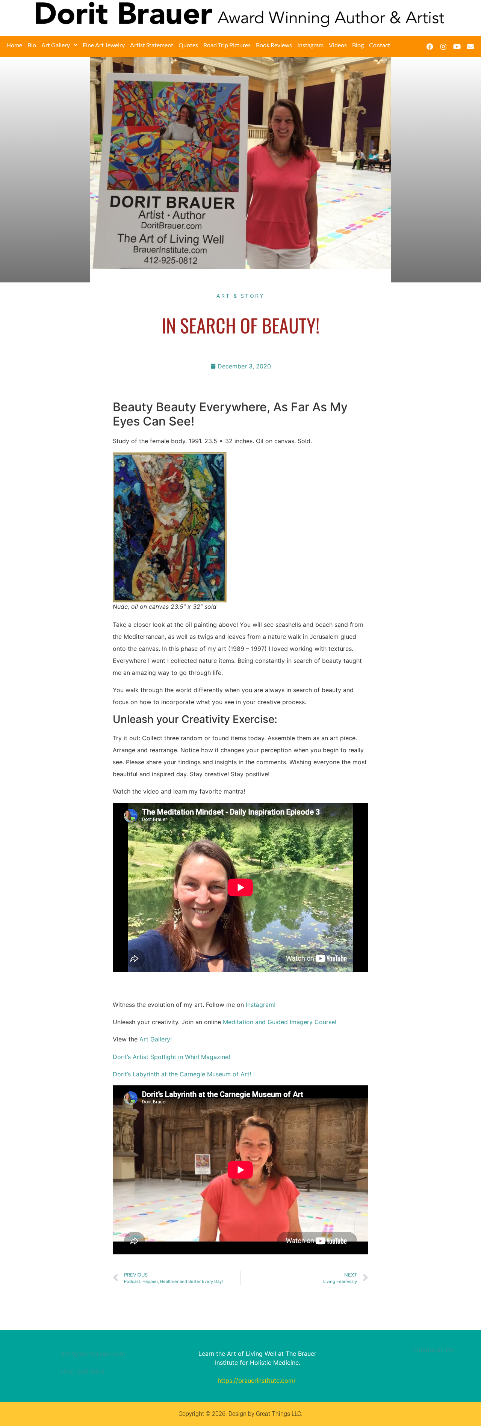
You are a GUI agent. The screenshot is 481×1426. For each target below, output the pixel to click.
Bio (31, 44)
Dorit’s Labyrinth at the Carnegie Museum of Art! (182, 1074)
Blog (358, 44)
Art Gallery (55, 44)
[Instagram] (443, 46)
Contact (379, 44)
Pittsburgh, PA (433, 1350)
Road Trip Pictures (227, 44)
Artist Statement (151, 44)
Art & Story (240, 296)
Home (14, 44)
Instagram (310, 44)
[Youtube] (457, 46)
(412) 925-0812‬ (83, 1371)
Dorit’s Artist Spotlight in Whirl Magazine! (171, 1057)
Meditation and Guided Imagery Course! (279, 1022)
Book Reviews (274, 44)
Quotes (188, 44)
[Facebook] (430, 46)
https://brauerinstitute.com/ (257, 1380)
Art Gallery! (155, 1039)
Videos (338, 44)
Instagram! (260, 1004)
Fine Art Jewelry (104, 44)
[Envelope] (470, 46)
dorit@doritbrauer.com (93, 1353)
